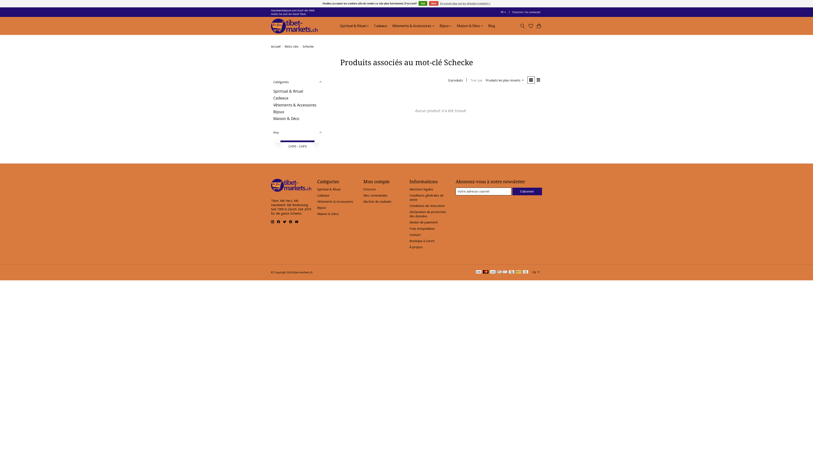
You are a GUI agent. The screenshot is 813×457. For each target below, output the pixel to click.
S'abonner (527, 191)
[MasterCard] (485, 272)
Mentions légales (421, 189)
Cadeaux (380, 26)
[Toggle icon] (523, 26)
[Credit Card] (511, 272)
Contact (415, 235)
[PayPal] (518, 272)
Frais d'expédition (422, 228)
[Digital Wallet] (502, 272)
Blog (491, 26)
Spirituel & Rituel (288, 91)
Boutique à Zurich (421, 241)
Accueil (276, 46)
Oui (423, 3)
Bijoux (278, 111)
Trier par (476, 80)
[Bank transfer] (478, 272)
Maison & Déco (286, 118)
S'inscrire (369, 189)
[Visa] (493, 272)
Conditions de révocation (427, 206)
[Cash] (525, 272)
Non (433, 3)
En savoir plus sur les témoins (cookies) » (465, 3)
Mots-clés (292, 46)
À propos (416, 247)
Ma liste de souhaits (377, 201)
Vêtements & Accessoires (294, 104)
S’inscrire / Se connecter (526, 12)
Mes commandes (375, 195)
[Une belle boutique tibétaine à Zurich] (294, 26)
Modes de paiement (423, 222)
